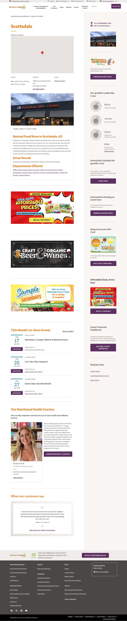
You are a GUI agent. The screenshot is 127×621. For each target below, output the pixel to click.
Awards (67, 568)
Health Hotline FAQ (15, 605)
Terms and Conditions (109, 619)
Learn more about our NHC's (58, 454)
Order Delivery (14, 580)
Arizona (33, 16)
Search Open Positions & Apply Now (75, 593)
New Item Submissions (44, 568)
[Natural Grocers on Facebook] (12, 610)
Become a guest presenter (103, 348)
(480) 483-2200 (59, 81)
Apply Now (103, 181)
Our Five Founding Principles (18, 572)
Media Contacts (69, 576)
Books (38, 170)
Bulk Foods (44, 170)
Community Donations (43, 578)
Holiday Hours (95, 371)
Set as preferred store (102, 23)
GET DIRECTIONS (38, 89)
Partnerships (41, 593)
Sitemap (70, 616)
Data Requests (90, 616)
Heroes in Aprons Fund (44, 590)
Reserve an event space (103, 213)
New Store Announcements (73, 580)
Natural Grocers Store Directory (20, 16)
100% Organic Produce (20, 170)
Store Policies (94, 380)
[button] (41, 7)
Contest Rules (101, 616)
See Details (17, 349)
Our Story (13, 576)
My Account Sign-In (108, 1)
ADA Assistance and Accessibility (20, 593)
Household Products (52, 172)
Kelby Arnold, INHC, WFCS (33, 372)
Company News (69, 572)
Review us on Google (17, 35)
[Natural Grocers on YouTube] (27, 610)
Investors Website (70, 599)
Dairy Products (53, 170)
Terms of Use (112, 616)
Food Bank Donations (43, 582)
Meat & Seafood (24, 175)
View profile (18, 478)
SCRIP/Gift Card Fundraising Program (48, 586)
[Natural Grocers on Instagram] (17, 610)
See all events (68, 331)
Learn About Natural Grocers (99, 376)
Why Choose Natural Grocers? (73, 590)
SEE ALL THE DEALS (103, 311)
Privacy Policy (79, 616)
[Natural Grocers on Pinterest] (22, 610)
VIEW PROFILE (109, 151)
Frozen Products (27, 172)
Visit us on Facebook (101, 26)
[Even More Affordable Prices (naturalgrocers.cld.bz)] (42, 208)
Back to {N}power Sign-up (95, 555)
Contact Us (13, 601)
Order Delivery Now (102, 77)
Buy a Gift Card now (103, 263)
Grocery (42, 172)
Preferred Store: (20, 1)
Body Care (31, 170)
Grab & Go (36, 172)
